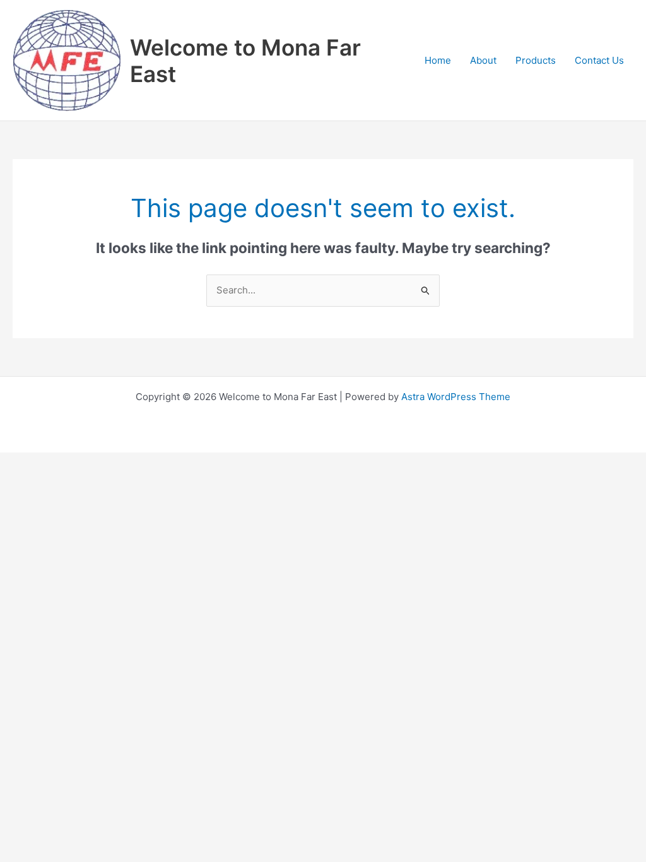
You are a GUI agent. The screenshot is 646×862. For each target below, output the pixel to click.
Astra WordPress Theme (455, 397)
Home (438, 60)
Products (535, 60)
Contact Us (599, 60)
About (483, 60)
